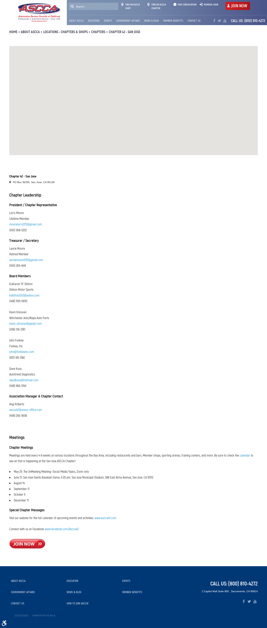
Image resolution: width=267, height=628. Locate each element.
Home (13, 32)
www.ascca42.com (105, 518)
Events (108, 20)
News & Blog (151, 20)
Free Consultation (187, 4)
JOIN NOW (239, 6)
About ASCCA (76, 20)
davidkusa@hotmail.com (23, 380)
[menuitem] (77, 21)
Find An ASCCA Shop (132, 6)
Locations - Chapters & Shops (65, 32)
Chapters (98, 32)
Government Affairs (128, 20)
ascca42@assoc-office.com (25, 410)
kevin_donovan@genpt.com (25, 324)
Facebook (214, 21)
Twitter (219, 21)
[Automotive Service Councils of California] (39, 12)
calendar (245, 455)
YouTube (225, 21)
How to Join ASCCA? (77, 603)
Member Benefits (173, 20)
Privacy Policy (22, 615)
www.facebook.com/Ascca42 (62, 529)
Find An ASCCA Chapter (158, 6)
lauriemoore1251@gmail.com (26, 260)
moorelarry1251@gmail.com (25, 224)
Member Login (211, 4)
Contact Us (194, 20)
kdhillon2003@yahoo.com (24, 295)
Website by (43, 615)
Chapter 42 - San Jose (124, 32)
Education (94, 20)
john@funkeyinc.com (21, 352)
